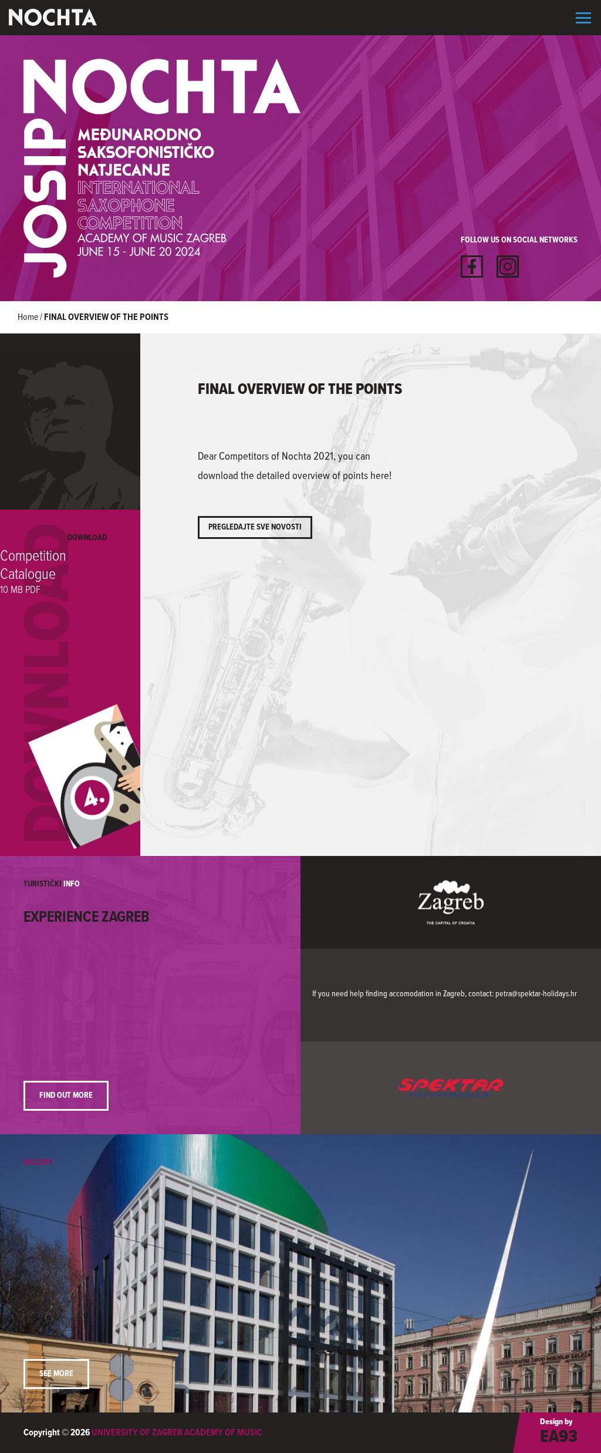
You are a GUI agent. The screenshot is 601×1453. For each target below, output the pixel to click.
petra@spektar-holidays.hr (536, 993)
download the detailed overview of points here (293, 476)
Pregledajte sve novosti (255, 527)
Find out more (66, 1095)
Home (28, 317)
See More (56, 1373)
